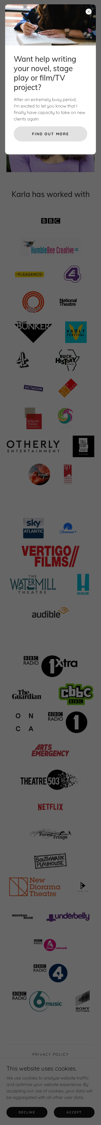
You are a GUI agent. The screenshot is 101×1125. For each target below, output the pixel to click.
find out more (50, 133)
